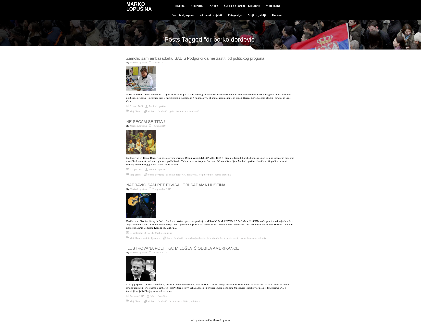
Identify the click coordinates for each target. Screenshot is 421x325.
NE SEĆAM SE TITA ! (145, 121)
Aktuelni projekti (211, 15)
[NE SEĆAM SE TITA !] (210, 142)
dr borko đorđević (157, 111)
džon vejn (192, 174)
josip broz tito (206, 174)
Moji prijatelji (257, 15)
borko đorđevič (156, 174)
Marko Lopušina (138, 62)
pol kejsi (262, 237)
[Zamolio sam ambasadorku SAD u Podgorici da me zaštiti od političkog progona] (210, 78)
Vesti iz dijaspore (183, 15)
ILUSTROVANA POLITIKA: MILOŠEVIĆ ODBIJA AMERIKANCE (182, 248)
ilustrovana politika (178, 301)
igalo (171, 111)
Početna (180, 5)
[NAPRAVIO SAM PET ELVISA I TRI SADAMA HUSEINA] (210, 205)
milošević (195, 301)
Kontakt (277, 15)
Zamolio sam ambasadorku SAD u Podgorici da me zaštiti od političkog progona (195, 58)
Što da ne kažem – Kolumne (242, 5)
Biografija (197, 5)
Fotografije (235, 15)
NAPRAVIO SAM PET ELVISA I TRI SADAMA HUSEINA (175, 185)
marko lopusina (223, 174)
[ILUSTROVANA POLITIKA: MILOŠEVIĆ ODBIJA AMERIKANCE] (210, 268)
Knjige (213, 5)
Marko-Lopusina (221, 320)
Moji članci (273, 5)
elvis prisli (232, 237)
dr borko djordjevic (195, 237)
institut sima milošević (187, 111)
